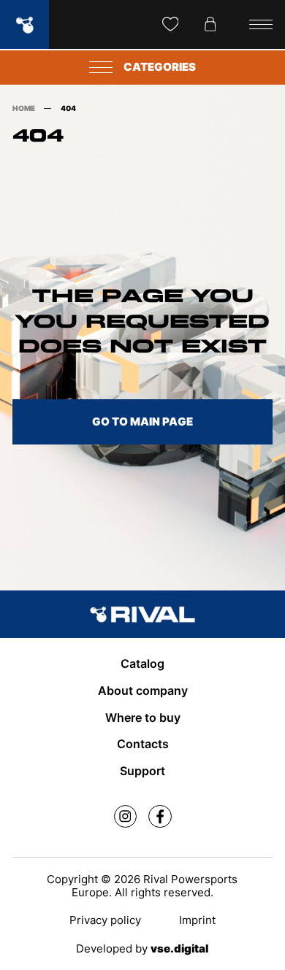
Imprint (197, 920)
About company (143, 691)
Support (142, 771)
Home (23, 108)
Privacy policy (105, 920)
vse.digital (179, 948)
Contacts (143, 744)
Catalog (142, 664)
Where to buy (142, 718)
